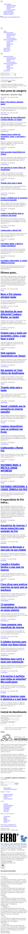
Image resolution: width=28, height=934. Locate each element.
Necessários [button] (4, 922)
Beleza (8, 45)
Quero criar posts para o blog (13, 729)
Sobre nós (6, 51)
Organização (10, 44)
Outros (8, 46)
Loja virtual (7, 48)
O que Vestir (10, 41)
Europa (8, 8)
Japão (2, 99)
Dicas (2, 580)
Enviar (2, 731)
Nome (3, 717)
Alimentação (4, 194)
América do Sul (11, 7)
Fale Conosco (7, 49)
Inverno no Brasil (8, 11)
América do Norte (11, 5)
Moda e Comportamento (10, 39)
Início (5, 31)
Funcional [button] (3, 876)
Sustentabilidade (8, 805)
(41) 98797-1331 (12, 824)
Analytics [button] (3, 895)
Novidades (6, 808)
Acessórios (3, 521)
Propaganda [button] (4, 905)
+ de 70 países (7, 4)
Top (1, 851)
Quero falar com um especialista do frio (16, 727)
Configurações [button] (4, 863)
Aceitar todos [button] (12, 863)
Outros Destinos (11, 9)
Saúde (8, 42)
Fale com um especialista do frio (11, 17)
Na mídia (6, 811)
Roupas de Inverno (9, 12)
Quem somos (7, 788)
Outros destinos (11, 62)
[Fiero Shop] (14, 844)
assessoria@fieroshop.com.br (9, 826)
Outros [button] (2, 915)
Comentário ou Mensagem (8, 722)
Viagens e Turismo (8, 14)
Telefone (3, 718)
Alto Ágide (3, 692)
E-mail (3, 720)
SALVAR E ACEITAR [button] (5, 932)
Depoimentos (7, 807)
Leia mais (9, 861)
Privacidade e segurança (10, 789)
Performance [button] (4, 885)
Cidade (2, 149)
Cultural (3, 210)
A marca (6, 804)
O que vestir (10, 65)
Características (5, 114)
